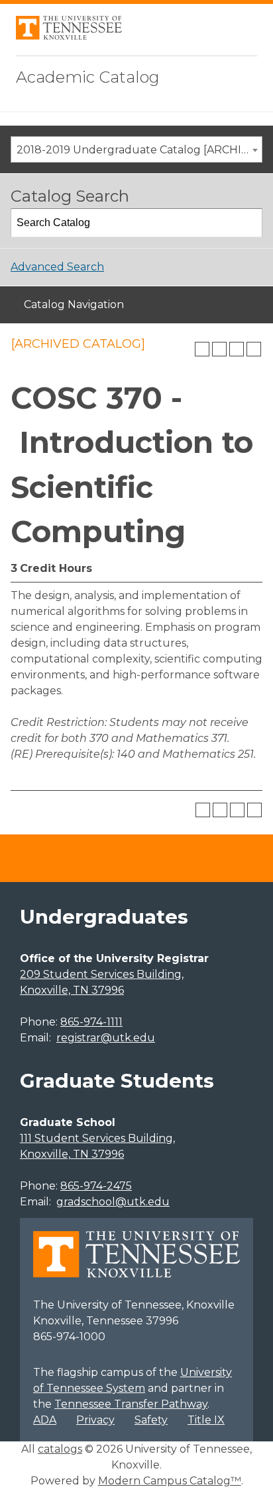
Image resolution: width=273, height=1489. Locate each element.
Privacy (95, 1420)
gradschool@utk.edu (113, 1201)
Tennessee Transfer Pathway (130, 1404)
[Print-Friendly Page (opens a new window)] (236, 349)
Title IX (206, 1420)
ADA (44, 1420)
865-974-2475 (96, 1186)
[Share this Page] (219, 349)
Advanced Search (57, 267)
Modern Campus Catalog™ (169, 1480)
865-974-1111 (91, 1022)
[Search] (248, 222)
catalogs (60, 1449)
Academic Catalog (88, 77)
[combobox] (136, 149)
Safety (151, 1420)
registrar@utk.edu (105, 1037)
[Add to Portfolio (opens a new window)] (202, 349)
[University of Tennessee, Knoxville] (69, 36)
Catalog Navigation (74, 304)
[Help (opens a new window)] (253, 349)
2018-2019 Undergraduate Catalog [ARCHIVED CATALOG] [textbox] (139, 149)
